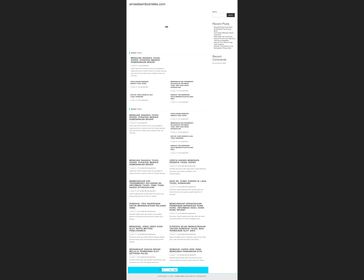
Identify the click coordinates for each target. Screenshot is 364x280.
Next (175, 270)
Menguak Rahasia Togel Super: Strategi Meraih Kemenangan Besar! (145, 59)
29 (170, 270)
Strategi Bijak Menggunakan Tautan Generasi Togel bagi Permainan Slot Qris (188, 228)
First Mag (179, 276)
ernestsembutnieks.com (147, 3)
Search (214, 12)
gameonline (152, 168)
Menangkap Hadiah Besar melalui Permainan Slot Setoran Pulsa (145, 251)
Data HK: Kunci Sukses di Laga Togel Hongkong (141, 96)
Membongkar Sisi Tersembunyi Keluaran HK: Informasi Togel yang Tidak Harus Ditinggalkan (182, 84)
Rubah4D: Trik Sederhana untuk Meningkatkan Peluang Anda (182, 97)
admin (144, 65)
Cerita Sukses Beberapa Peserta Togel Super (139, 82)
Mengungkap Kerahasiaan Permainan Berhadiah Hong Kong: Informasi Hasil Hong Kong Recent (187, 206)
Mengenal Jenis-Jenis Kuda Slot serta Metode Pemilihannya (146, 228)
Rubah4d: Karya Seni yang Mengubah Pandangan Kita (186, 250)
